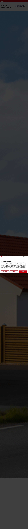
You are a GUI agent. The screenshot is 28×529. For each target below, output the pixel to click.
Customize (13, 271)
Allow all (23, 271)
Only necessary (5, 271)
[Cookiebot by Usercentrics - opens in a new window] (24, 256)
